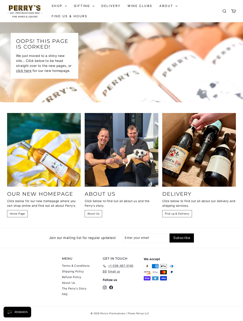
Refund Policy (71, 277)
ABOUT (167, 6)
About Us (93, 213)
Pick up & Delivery (177, 213)
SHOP (58, 6)
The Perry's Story (74, 288)
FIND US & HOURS (69, 16)
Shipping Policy (73, 271)
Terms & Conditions (76, 265)
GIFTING (83, 6)
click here (23, 71)
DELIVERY (110, 6)
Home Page (17, 213)
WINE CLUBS (140, 6)
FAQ (64, 294)
